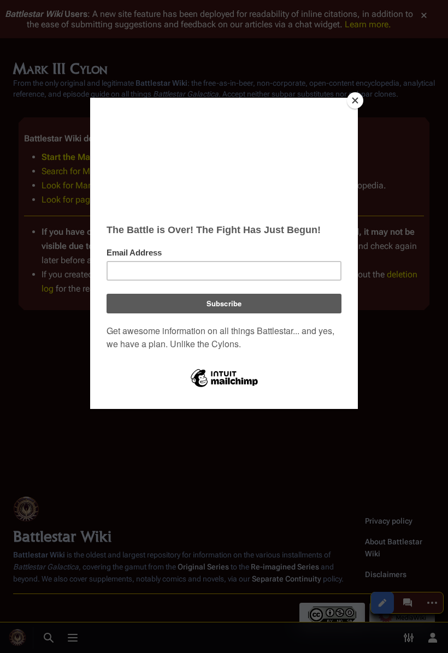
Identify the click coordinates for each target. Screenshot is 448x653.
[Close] (355, 100)
